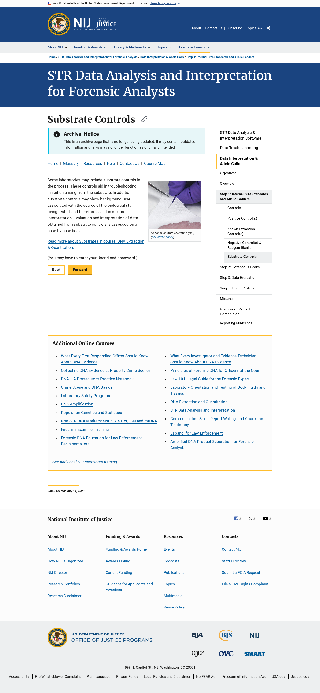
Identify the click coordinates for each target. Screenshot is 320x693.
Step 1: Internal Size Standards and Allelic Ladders (220, 57)
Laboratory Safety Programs (86, 395)
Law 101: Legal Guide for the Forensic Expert (209, 378)
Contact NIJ (231, 549)
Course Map (155, 163)
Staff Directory (234, 561)
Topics (169, 584)
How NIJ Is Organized (65, 561)
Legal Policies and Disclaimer (167, 677)
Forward (80, 269)
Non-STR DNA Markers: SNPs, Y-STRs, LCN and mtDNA (109, 421)
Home (52, 57)
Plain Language (98, 677)
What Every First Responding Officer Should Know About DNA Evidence (105, 359)
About (196, 28)
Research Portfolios (64, 584)
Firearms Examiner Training (85, 429)
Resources (92, 163)
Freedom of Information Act (244, 677)
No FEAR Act (206, 677)
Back (56, 269)
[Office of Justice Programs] (59, 24)
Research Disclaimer (64, 595)
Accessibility (19, 677)
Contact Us (214, 28)
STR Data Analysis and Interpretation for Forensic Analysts (98, 57)
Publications (174, 572)
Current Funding (119, 572)
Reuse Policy (174, 607)
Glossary (71, 163)
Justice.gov (300, 677)
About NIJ (56, 549)
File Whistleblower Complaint (58, 677)
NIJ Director (57, 572)
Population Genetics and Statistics (91, 412)
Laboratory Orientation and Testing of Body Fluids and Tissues (218, 390)
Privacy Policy (127, 677)
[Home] (95, 24)
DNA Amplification (77, 404)
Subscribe (234, 28)
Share (272, 31)
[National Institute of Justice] (254, 639)
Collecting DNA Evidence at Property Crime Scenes (106, 370)
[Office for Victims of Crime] (226, 657)
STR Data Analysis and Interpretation (202, 410)
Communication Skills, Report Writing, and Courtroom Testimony (217, 421)
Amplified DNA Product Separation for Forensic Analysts (212, 444)
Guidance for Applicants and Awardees (129, 587)
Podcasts (171, 561)
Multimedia (173, 595)
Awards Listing (118, 561)
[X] (254, 521)
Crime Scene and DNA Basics (86, 387)
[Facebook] (239, 521)
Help (111, 163)
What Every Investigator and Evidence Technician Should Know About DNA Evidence (213, 359)
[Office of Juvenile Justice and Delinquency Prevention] (198, 658)
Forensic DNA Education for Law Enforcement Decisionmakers (101, 440)
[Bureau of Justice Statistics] (226, 641)
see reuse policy (162, 237)
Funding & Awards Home (126, 549)
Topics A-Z (254, 28)
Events (169, 549)
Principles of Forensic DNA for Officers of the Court (215, 370)
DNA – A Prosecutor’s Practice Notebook (97, 378)
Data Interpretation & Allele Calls (162, 57)
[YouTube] (268, 521)
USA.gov (278, 677)
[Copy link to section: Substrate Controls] (142, 118)
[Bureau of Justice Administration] (197, 638)
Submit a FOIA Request (241, 572)
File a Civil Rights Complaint (245, 584)
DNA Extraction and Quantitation (198, 401)
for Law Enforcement (196, 433)
